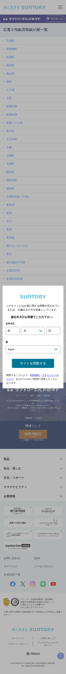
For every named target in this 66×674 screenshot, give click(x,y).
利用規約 (35, 375)
